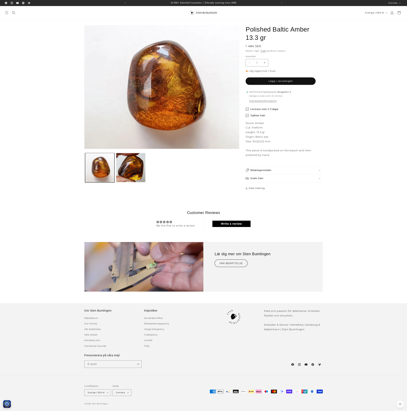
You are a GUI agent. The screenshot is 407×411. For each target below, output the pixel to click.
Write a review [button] (231, 223)
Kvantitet (251, 56)
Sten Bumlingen (100, 404)
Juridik (148, 340)
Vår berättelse (92, 329)
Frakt (263, 51)
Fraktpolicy (151, 334)
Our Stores (90, 323)
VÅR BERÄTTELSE (231, 263)
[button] (6, 12)
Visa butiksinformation (263, 100)
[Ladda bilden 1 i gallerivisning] (99, 167)
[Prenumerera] (137, 364)
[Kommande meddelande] (281, 3)
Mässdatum (91, 318)
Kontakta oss (92, 340)
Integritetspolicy (154, 329)
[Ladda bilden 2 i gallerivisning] (130, 167)
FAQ (146, 346)
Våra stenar (91, 334)
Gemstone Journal (95, 346)
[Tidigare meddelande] (125, 3)
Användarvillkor (153, 318)
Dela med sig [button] (257, 188)
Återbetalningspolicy (156, 323)
